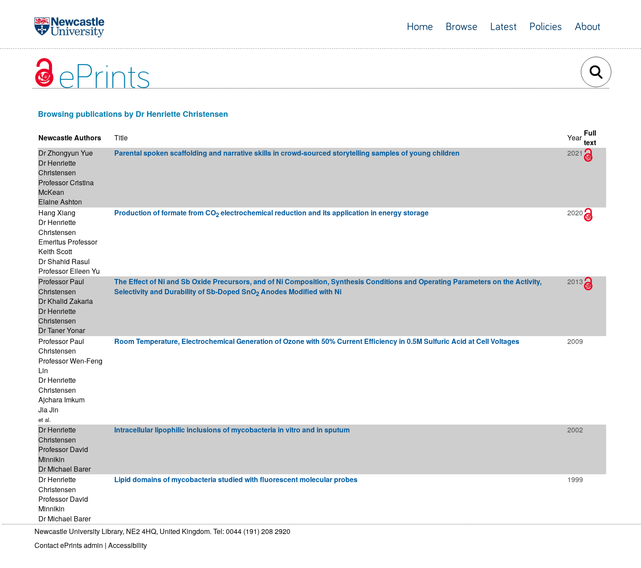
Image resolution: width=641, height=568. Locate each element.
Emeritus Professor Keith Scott (67, 246)
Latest (503, 26)
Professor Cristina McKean (66, 187)
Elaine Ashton (60, 202)
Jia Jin (48, 410)
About (587, 26)
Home (420, 26)
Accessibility (127, 545)
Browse (461, 26)
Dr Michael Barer (64, 469)
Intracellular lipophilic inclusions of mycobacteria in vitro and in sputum (232, 430)
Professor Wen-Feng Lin (70, 365)
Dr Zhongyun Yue (65, 153)
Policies (545, 26)
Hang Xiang (56, 212)
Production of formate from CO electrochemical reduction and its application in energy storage (271, 212)
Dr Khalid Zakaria (65, 301)
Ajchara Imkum (61, 400)
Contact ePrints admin (68, 545)
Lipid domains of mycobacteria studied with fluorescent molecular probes (236, 479)
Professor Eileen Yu (69, 271)
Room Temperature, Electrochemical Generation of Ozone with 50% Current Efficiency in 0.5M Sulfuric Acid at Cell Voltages (316, 341)
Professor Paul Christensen (61, 286)
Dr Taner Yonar (61, 330)
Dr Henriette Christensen (57, 167)
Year (574, 138)
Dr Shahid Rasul (64, 261)
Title (121, 138)
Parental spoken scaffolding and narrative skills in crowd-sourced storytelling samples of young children (287, 153)
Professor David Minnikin (63, 454)
